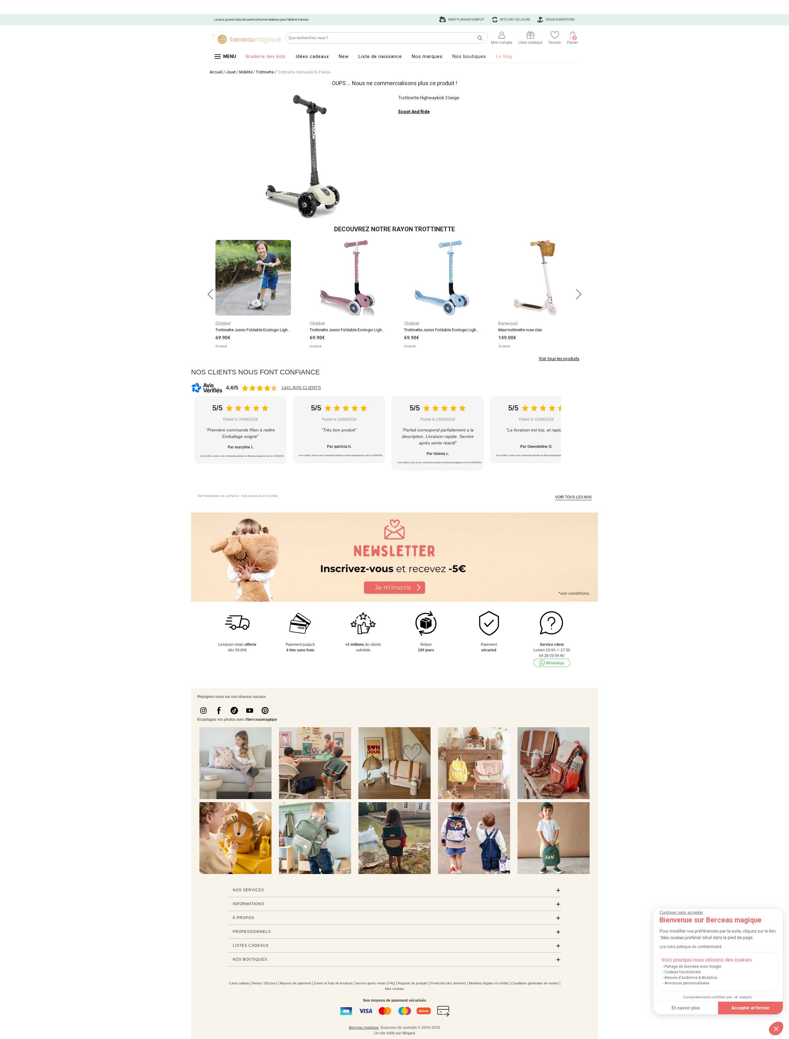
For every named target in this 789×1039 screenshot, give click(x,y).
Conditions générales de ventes (534, 983)
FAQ (391, 983)
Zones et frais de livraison (333, 983)
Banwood (507, 323)
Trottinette (265, 72)
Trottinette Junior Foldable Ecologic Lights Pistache (261, 330)
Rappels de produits (413, 983)
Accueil (216, 72)
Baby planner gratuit (466, 19)
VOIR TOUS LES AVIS (573, 497)
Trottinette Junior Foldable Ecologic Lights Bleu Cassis (452, 330)
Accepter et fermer (750, 1007)
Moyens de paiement (295, 983)
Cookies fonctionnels (682, 972)
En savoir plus (686, 1007)
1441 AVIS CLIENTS (301, 387)
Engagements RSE (560, 19)
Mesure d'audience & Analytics (690, 977)
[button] (776, 1028)
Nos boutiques (469, 56)
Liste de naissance (380, 56)
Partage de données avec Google (692, 966)
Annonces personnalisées (686, 983)
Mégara (408, 1033)
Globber (223, 323)
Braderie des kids (266, 56)
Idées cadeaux (312, 56)
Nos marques (427, 56)
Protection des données (448, 983)
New (344, 56)
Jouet (231, 72)
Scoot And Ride (414, 111)
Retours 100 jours (514, 19)
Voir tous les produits (559, 358)
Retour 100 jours (264, 983)
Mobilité (245, 72)
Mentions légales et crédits (489, 983)
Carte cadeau (239, 983)
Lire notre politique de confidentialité (691, 947)
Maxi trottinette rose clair (520, 330)
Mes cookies (394, 989)
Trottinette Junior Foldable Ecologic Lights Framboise (357, 330)
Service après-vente (370, 983)
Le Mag (504, 56)
